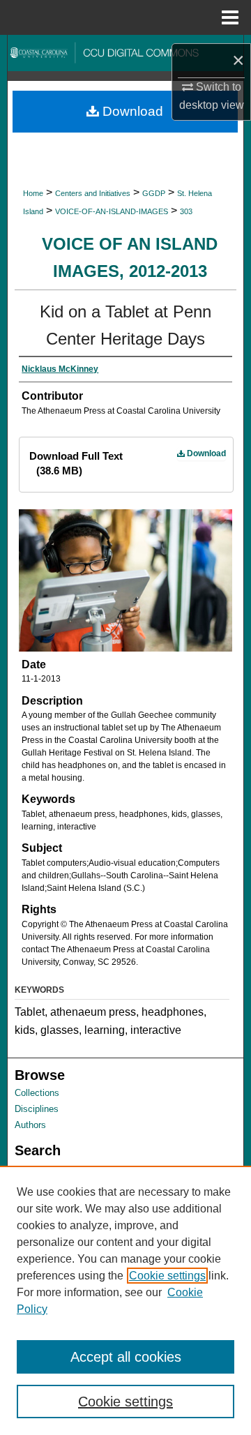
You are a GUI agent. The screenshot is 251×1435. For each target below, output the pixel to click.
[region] (125, 1300)
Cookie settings (167, 1276)
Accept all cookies (125, 1357)
